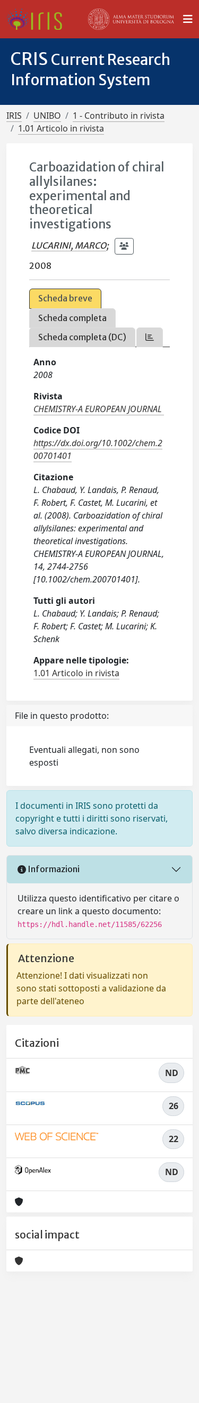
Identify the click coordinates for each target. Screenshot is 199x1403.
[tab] (149, 337)
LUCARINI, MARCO (68, 245)
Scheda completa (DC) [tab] (82, 337)
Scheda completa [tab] (72, 318)
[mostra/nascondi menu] (188, 19)
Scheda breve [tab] (65, 298)
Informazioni (53, 869)
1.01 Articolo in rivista (61, 128)
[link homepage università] (131, 19)
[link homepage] (38, 19)
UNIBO (47, 115)
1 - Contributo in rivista (119, 115)
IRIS (14, 115)
